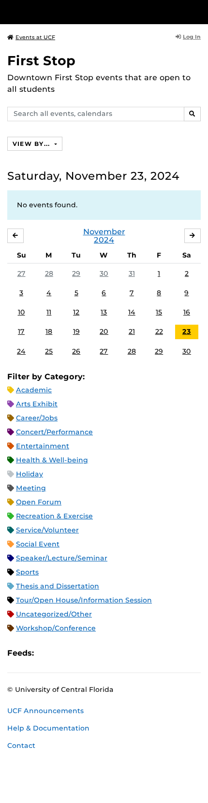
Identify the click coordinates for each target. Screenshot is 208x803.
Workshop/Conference (56, 628)
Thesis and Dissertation (57, 586)
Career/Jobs (37, 418)
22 (159, 331)
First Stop (41, 61)
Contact (21, 745)
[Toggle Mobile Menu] (198, 11)
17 (21, 331)
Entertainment (42, 446)
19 (76, 331)
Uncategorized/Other (54, 614)
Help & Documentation (48, 728)
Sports (27, 572)
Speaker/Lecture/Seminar (61, 558)
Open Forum (38, 502)
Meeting (31, 488)
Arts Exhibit (37, 404)
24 (21, 351)
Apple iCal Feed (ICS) (46, 653)
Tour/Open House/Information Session (84, 600)
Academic (34, 390)
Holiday (29, 474)
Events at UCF (35, 37)
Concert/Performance (54, 432)
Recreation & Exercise (54, 516)
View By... (32, 143)
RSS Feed (79, 653)
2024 (104, 239)
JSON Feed (112, 653)
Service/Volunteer (47, 530)
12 (76, 312)
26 (76, 351)
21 (132, 331)
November (104, 231)
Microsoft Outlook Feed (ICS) (63, 653)
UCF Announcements (45, 710)
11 (48, 312)
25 (49, 351)
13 (104, 312)
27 (21, 273)
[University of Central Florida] (73, 11)
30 (104, 273)
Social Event (37, 544)
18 (48, 331)
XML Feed (96, 653)
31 (132, 273)
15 (159, 312)
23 (186, 331)
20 (104, 331)
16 (186, 312)
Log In (192, 36)
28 (49, 273)
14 (131, 312)
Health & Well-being (52, 460)
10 (21, 312)
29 (76, 273)
